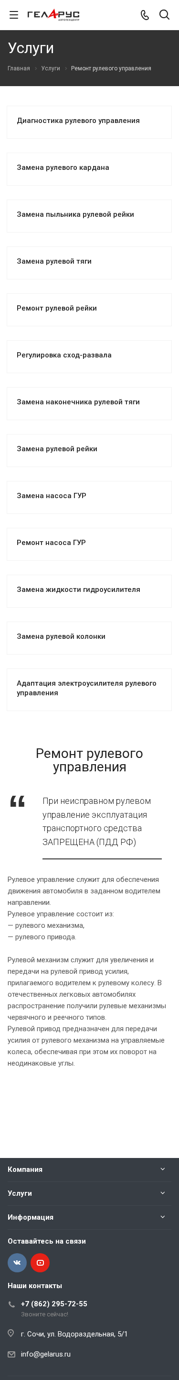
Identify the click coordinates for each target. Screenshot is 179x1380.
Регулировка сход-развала (64, 355)
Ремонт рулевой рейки (57, 308)
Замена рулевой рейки (57, 449)
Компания (25, 1169)
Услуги (20, 1193)
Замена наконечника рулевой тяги (78, 402)
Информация (30, 1217)
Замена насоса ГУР (51, 495)
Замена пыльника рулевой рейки (75, 214)
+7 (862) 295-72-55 (54, 1304)
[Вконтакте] (17, 1262)
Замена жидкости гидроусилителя (78, 589)
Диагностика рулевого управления (78, 120)
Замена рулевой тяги (54, 261)
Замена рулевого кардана (63, 167)
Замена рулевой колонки (61, 636)
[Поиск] (164, 16)
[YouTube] (40, 1262)
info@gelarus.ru (46, 1354)
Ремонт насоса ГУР (51, 542)
